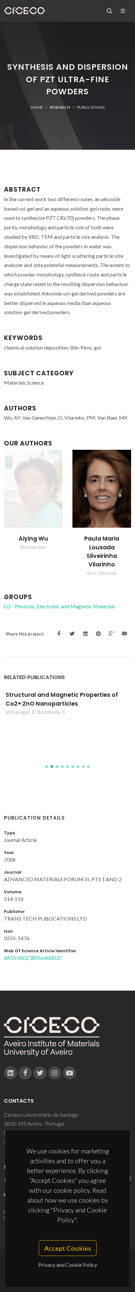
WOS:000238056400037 (33, 958)
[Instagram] (54, 1072)
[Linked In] (10, 1072)
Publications (91, 107)
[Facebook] (25, 1072)
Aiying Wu (33, 538)
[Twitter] (40, 1072)
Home (37, 107)
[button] (46, 766)
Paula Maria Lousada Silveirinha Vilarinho (101, 551)
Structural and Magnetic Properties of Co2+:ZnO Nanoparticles (62, 699)
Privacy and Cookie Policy (67, 1265)
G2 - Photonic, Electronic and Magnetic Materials (59, 606)
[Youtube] (69, 1072)
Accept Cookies (67, 1248)
